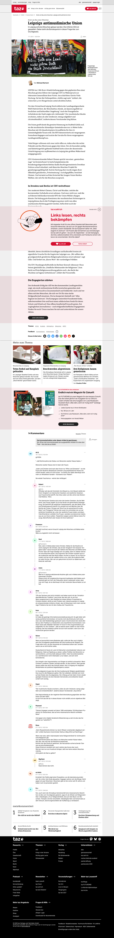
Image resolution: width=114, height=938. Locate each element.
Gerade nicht (93, 209)
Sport (15, 861)
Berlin (15, 864)
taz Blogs (84, 882)
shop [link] (29, 2)
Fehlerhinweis (50, 331)
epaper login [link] (96, 2)
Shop (14, 913)
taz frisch (39, 884)
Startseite (16, 15)
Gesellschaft (17, 855)
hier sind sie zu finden (49, 444)
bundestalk (16, 881)
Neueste (78, 434)
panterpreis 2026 (86, 864)
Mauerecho (16, 890)
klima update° (17, 887)
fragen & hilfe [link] (36, 2)
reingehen (16, 895)
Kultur (15, 858)
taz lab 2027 (62, 893)
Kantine (15, 910)
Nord (14, 867)
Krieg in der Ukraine (42, 853)
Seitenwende (90, 926)
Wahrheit (16, 870)
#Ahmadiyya (50, 326)
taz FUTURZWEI (86, 885)
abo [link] (80, 2)
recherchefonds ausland (89, 858)
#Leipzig (42, 326)
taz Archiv (84, 890)
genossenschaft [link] (86, 2)
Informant (61, 926)
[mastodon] (91, 840)
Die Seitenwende (63, 855)
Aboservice (39, 910)
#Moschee (58, 326)
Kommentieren (40, 331)
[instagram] (99, 840)
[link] (29, 9)
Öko (14, 853)
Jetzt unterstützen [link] (38, 318)
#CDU (37, 326)
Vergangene (62, 890)
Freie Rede (16, 893)
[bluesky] (95, 840)
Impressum (78, 926)
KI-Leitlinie (96, 924)
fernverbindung (18, 884)
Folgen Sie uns (84, 839)
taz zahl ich (84, 855)
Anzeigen (16, 916)
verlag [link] (14, 2)
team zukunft (40, 881)
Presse (60, 861)
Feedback (39, 907)
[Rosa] (30, 726)
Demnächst (62, 881)
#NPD (64, 326)
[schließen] (99, 209)
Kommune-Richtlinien (85, 924)
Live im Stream (63, 887)
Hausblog (61, 853)
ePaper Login (40, 913)
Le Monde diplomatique (89, 887)
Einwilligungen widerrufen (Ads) (68, 929)
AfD (37, 850)
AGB (84, 926)
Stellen (60, 858)
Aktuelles (61, 850)
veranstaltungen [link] (22, 2)
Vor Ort (60, 884)
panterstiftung (86, 861)
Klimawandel (40, 858)
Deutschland (29, 15)
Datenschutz (70, 926)
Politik (22, 15)
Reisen (15, 908)
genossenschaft (86, 853)
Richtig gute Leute (42, 855)
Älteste (84, 434)
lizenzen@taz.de (26, 926)
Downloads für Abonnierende (45, 916)
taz (18, 839)
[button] (100, 8)
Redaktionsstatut (72, 924)
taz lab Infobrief (41, 890)
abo (82, 850)
